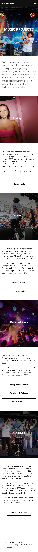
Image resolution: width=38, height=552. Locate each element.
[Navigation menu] (35, 3)
